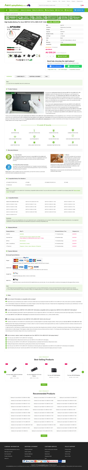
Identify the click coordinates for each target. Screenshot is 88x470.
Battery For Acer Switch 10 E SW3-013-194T (43, 403)
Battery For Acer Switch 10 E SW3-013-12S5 (20, 418)
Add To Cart (63, 56)
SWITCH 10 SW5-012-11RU (69, 204)
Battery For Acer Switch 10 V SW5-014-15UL (66, 418)
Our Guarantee (8, 453)
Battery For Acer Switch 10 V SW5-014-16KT (42, 409)
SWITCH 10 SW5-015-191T (11, 214)
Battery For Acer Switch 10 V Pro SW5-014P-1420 (22, 424)
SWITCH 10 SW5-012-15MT (50, 206)
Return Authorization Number (51, 449)
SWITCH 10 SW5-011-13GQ (11, 204)
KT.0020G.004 (28, 184)
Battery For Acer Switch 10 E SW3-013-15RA (67, 412)
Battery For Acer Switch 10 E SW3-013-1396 (46, 424)
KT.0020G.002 (9, 184)
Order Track (60, 10)
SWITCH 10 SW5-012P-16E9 (11, 211)
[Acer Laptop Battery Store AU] (20, 5)
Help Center (69, 10)
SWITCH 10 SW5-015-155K (69, 211)
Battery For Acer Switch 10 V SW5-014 (20, 409)
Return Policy (68, 456)
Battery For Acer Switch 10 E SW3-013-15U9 (43, 418)
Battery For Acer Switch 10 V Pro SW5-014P (20, 421)
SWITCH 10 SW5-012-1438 (31, 206)
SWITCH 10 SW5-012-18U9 (31, 209)
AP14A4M (66, 182)
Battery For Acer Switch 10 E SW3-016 (19, 430)
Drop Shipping (50, 10)
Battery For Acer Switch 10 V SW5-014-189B (43, 412)
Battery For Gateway (26, 10)
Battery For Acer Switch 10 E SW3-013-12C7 (43, 406)
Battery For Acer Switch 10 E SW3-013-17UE (66, 421)
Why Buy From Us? (8, 451)
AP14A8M (27, 182)
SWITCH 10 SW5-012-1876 (11, 209)
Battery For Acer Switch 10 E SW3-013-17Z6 (67, 415)
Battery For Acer (14, 10)
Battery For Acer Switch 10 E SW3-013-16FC (67, 406)
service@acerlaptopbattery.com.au (12, 449)
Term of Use (67, 453)
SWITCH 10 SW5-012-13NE (11, 206)
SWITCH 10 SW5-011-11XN (50, 201)
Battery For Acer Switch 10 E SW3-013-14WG (20, 412)
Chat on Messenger (57, 66)
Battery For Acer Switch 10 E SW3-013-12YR (65, 409)
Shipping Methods (28, 449)
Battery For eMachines (38, 10)
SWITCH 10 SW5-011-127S (69, 201)
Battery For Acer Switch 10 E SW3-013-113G (20, 403)
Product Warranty (8, 456)
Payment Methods (29, 453)
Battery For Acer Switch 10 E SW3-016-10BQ (20, 397)
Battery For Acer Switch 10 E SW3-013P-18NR (67, 427)
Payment (63, 1)
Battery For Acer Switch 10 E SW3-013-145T (43, 427)
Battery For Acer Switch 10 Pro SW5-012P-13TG (42, 430)
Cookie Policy (68, 451)
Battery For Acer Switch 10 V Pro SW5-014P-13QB (45, 397)
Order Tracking (28, 451)
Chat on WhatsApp (74, 66)
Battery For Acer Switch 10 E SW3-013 (68, 424)
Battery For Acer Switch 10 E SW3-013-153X (66, 400)
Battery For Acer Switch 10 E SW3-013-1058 (43, 400)
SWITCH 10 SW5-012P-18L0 (50, 211)
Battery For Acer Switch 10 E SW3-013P (68, 397)
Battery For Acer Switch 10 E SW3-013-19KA (20, 415)
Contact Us (55, 1)
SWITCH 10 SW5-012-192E (50, 209)
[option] (24, 39)
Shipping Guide (80, 1)
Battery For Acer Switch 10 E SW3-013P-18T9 (66, 430)
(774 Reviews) (54, 47)
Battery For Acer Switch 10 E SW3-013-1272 (20, 400)
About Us (49, 1)
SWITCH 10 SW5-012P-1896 (31, 211)
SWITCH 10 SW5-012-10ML (50, 204)
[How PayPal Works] (62, 461)
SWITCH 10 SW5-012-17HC (69, 206)
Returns (68, 1)
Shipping (73, 1)
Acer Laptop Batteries (13, 13)
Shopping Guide (48, 456)
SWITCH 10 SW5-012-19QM (69, 209)
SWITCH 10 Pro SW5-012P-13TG (32, 201)
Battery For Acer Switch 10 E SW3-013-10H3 (20, 427)
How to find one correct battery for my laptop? (24, 305)
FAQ (59, 1)
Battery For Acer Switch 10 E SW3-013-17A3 (43, 415)
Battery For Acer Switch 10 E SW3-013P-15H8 (67, 403)
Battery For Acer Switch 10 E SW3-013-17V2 (20, 406)
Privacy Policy (68, 449)
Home (6, 13)
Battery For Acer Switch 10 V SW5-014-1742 (43, 421)
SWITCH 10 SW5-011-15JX (31, 204)
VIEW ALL (44, 384)
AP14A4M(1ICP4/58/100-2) (11, 182)
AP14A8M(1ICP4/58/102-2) (50, 182)
